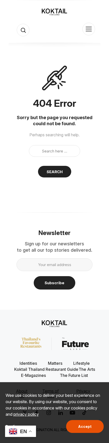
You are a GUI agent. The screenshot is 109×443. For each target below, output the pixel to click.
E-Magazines (33, 375)
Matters (55, 363)
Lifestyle (81, 363)
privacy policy (26, 414)
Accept (85, 426)
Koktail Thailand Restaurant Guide (46, 369)
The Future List (74, 375)
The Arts (87, 369)
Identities (28, 363)
